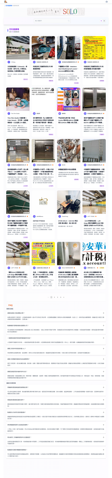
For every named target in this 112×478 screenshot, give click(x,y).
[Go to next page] (63, 297)
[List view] (104, 20)
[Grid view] (101, 20)
